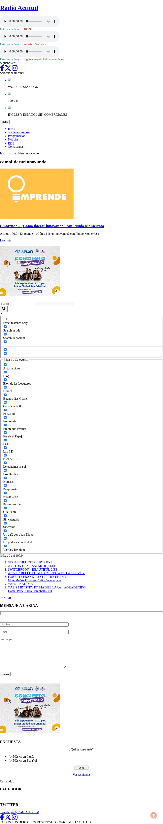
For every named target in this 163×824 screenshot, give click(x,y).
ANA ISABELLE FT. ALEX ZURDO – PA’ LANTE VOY (46, 573)
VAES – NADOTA (20, 584)
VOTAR (5, 597)
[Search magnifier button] (4, 309)
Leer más (6, 240)
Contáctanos (15, 146)
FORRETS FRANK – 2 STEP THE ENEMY (37, 576)
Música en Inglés (23, 756)
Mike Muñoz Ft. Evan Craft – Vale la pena (34, 580)
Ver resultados (81, 774)
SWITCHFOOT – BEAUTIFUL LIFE (32, 569)
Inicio (11, 128)
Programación (16, 136)
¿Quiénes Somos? (19, 132)
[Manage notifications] (153, 815)
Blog (11, 143)
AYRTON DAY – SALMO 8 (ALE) (31, 566)
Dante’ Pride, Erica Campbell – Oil (30, 591)
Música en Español (25, 760)
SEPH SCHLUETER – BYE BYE (30, 562)
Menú (6, 121)
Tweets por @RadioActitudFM (19, 812)
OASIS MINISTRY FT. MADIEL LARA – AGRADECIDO (47, 587)
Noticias (13, 139)
